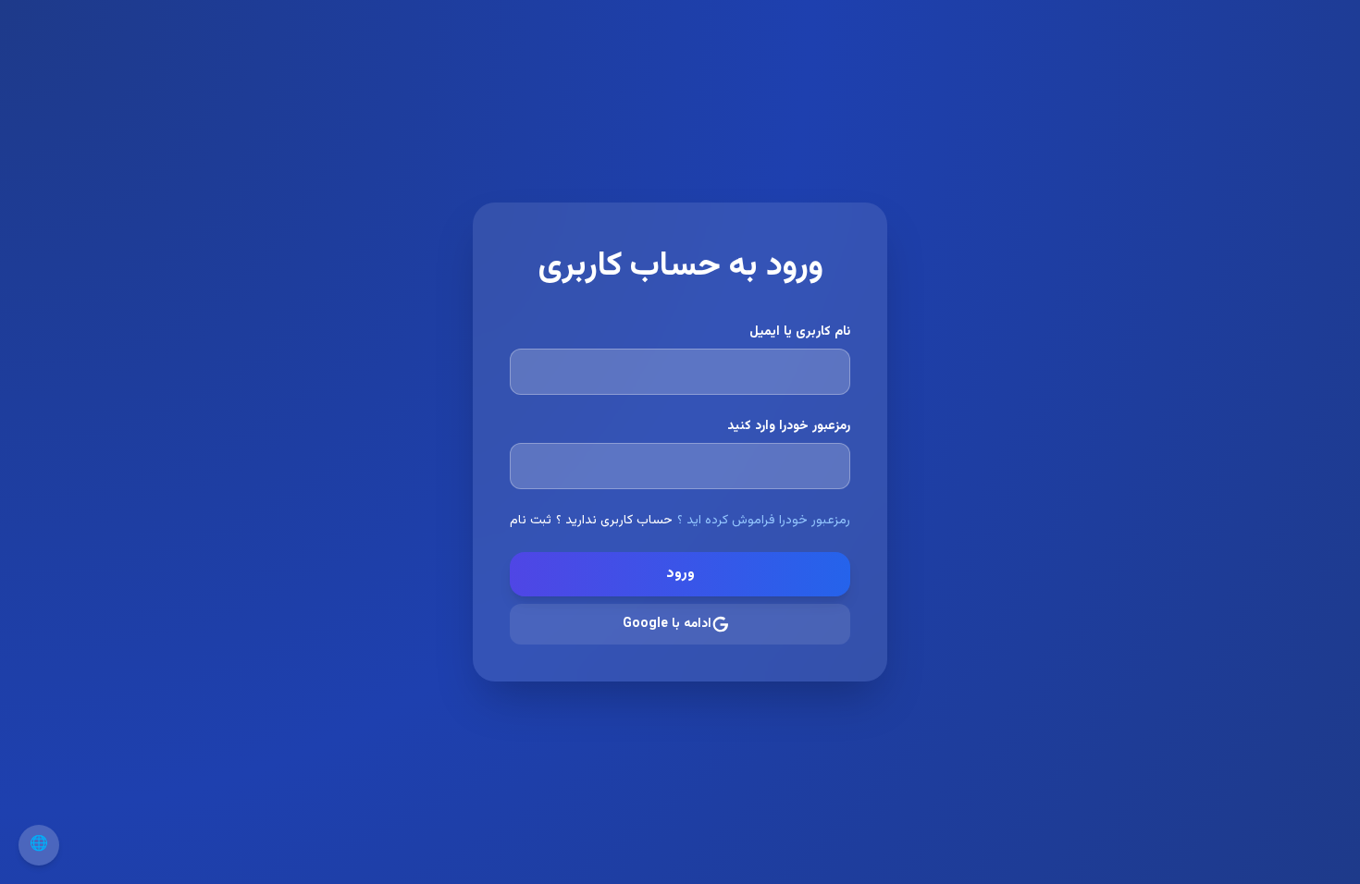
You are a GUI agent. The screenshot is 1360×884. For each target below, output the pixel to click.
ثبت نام (530, 520)
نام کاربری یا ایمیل (799, 332)
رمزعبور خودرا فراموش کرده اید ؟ (763, 520)
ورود (680, 573)
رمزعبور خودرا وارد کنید (788, 426)
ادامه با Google (667, 624)
